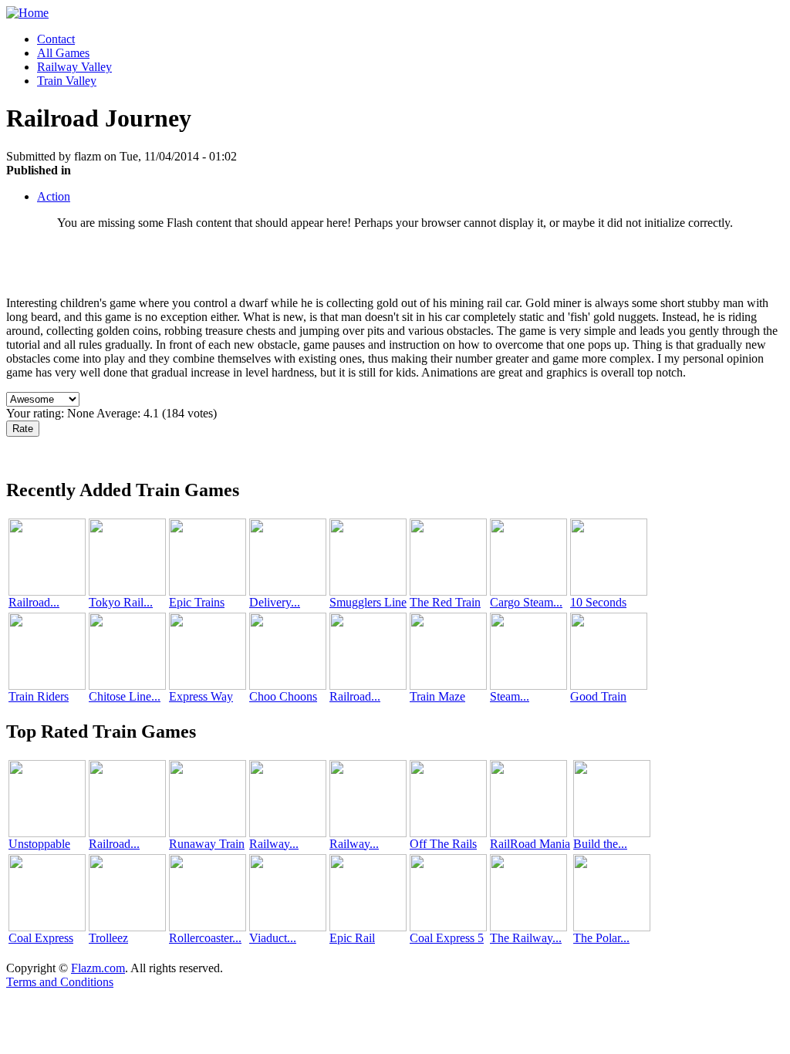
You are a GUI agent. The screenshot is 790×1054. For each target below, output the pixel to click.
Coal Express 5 (447, 937)
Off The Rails (443, 843)
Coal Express (40, 937)
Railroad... (33, 602)
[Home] (27, 12)
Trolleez (108, 937)
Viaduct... (272, 937)
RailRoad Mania (530, 843)
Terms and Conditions (59, 981)
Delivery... (274, 602)
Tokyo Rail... (121, 602)
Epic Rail (352, 937)
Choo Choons (283, 696)
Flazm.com (98, 968)
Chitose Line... (124, 696)
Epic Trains (197, 602)
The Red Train (445, 602)
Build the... (600, 843)
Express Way (201, 696)
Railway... (274, 843)
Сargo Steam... (526, 602)
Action (53, 196)
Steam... (509, 696)
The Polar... (601, 937)
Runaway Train (207, 843)
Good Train (598, 696)
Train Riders (38, 696)
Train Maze (437, 696)
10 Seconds (598, 602)
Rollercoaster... (205, 937)
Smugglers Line (368, 602)
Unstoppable (39, 843)
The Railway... (526, 937)
